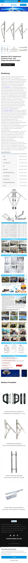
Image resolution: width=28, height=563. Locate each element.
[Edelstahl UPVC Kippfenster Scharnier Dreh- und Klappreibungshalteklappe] (14, 30)
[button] (2, 30)
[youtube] (10, 535)
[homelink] (14, 4)
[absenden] (16, 1)
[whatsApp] (26, 279)
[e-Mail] (26, 282)
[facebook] (17, 535)
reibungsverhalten (8, 110)
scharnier (7, 87)
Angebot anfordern (23, 4)
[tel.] (26, 276)
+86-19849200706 (15, 543)
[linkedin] (14, 535)
